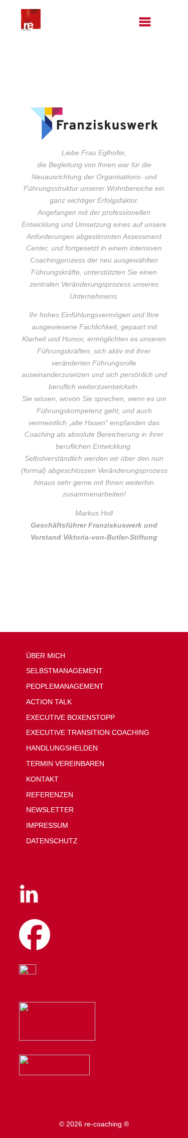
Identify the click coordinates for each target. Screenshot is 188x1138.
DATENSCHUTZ (52, 841)
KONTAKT (42, 779)
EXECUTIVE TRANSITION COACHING (87, 732)
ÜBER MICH (45, 656)
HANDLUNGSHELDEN (62, 748)
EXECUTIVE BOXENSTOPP (70, 717)
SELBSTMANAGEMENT (64, 671)
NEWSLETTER (50, 810)
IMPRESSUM (47, 825)
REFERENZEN (49, 795)
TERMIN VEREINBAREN (65, 764)
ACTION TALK (49, 702)
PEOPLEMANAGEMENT (65, 686)
